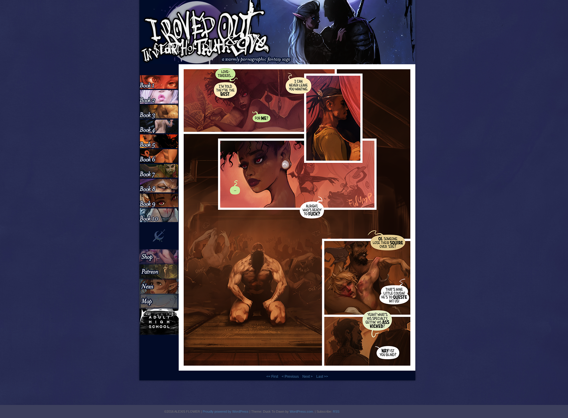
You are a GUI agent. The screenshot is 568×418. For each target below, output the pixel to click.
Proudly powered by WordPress (225, 411)
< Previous (290, 376)
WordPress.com (301, 411)
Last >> (322, 376)
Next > (307, 376)
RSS (336, 411)
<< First (272, 376)
